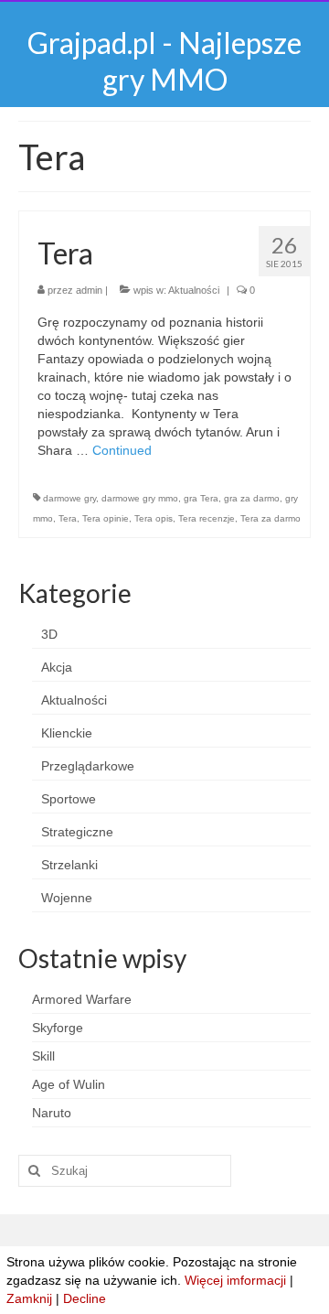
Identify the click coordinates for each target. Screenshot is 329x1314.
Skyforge (57, 1027)
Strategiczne (77, 831)
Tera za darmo (270, 518)
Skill (43, 1056)
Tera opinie (105, 518)
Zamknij (29, 1298)
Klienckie (66, 733)
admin (89, 290)
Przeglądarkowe (87, 766)
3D (49, 634)
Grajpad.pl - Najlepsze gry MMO (164, 61)
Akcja (56, 667)
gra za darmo (252, 498)
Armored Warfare (82, 999)
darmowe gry (69, 498)
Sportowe (68, 799)
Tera (67, 518)
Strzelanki (69, 864)
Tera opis (153, 518)
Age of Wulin (68, 1084)
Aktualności (193, 290)
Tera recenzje (206, 518)
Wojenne (66, 897)
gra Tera (201, 498)
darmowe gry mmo (139, 498)
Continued (122, 450)
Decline (84, 1298)
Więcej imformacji (235, 1280)
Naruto (51, 1112)
